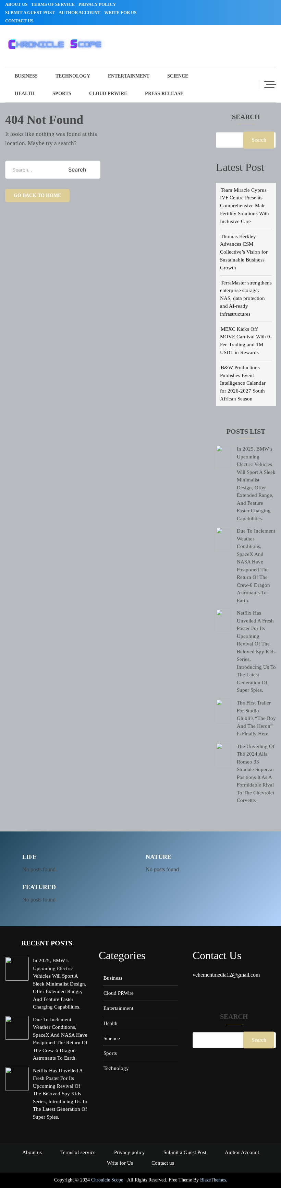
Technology (73, 76)
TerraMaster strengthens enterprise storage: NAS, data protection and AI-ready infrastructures (246, 298)
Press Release (164, 93)
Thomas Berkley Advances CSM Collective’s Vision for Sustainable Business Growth (244, 251)
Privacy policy (97, 4)
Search (246, 117)
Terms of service (53, 4)
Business (26, 76)
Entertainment (128, 76)
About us (16, 4)
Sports (61, 93)
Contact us (19, 20)
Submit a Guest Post (30, 12)
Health (25, 93)
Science (177, 76)
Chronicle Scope (107, 1180)
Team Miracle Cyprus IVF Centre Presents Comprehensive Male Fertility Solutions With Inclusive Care (244, 205)
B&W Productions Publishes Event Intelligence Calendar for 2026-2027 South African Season (243, 382)
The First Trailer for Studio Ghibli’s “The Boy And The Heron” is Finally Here (256, 718)
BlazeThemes (213, 1180)
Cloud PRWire (108, 93)
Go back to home (37, 195)
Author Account (79, 12)
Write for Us (120, 12)
